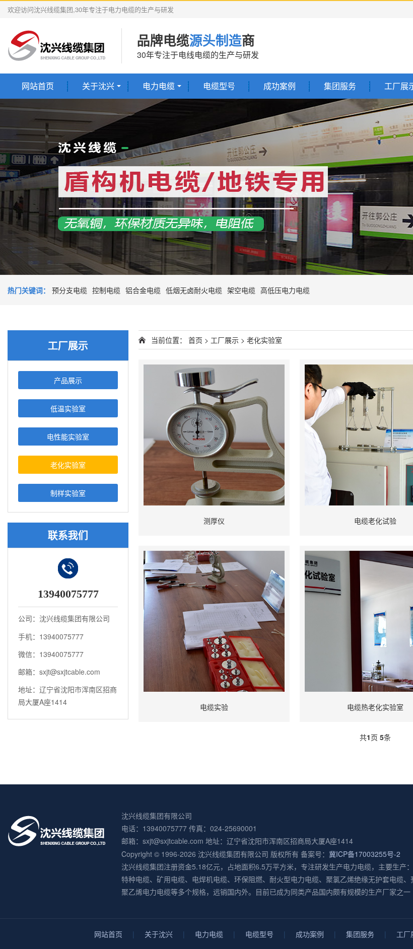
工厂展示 (225, 340)
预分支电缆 (69, 290)
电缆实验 (214, 707)
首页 (195, 340)
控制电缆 (106, 290)
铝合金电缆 (143, 290)
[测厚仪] (214, 434)
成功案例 (279, 86)
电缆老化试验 (375, 521)
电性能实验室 (68, 436)
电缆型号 (219, 86)
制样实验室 (68, 493)
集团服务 (340, 86)
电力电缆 (159, 86)
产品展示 (68, 380)
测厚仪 (214, 521)
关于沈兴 (98, 86)
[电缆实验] (214, 621)
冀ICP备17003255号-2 (364, 854)
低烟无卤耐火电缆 (194, 290)
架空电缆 (241, 290)
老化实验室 (68, 465)
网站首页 (38, 86)
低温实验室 (68, 408)
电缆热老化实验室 (375, 707)
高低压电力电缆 (285, 290)
